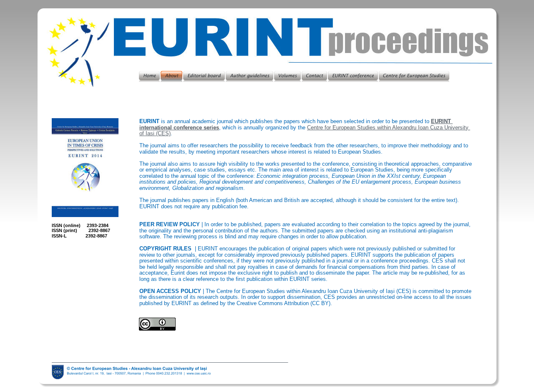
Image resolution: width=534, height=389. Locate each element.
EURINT (442, 121)
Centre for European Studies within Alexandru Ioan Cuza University (388, 127)
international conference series (179, 127)
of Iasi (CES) (155, 133)
